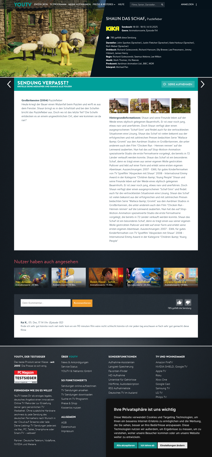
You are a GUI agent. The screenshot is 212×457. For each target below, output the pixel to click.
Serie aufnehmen (180, 84)
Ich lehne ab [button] (147, 445)
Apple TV (161, 371)
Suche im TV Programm (74, 399)
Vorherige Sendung (10, 84)
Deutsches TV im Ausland (122, 392)
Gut (179, 302)
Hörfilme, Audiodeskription (123, 384)
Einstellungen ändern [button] (172, 445)
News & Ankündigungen (74, 362)
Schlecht (188, 302)
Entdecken (41, 4)
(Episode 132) (56, 322)
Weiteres (103, 4)
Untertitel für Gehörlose (122, 379)
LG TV (159, 392)
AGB (64, 422)
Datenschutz (68, 427)
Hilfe (121, 4)
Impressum (67, 431)
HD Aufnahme (116, 375)
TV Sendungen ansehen (74, 390)
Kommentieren (82, 303)
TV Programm (58, 4)
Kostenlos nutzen (71, 407)
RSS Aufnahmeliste (119, 388)
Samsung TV (163, 388)
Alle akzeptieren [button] (126, 445)
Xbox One (161, 379)
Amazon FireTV (164, 362)
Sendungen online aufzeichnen (78, 386)
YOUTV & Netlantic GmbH (76, 371)
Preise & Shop (69, 403)
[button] (196, 4)
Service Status (69, 366)
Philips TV (161, 397)
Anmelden (187, 4)
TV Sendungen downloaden (77, 394)
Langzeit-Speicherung (120, 366)
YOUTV (22, 4)
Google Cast (163, 384)
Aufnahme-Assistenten (121, 362)
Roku (158, 375)
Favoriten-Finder (118, 371)
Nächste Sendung (201, 84)
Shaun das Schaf (125, 19)
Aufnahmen (79, 4)
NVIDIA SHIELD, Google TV (171, 366)
